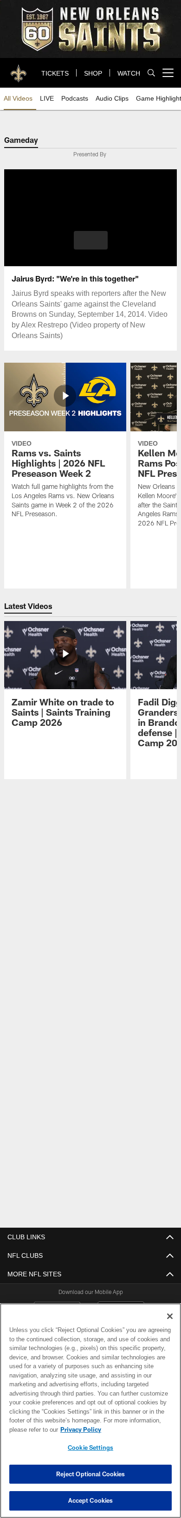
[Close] (170, 1316)
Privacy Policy (78, 1429)
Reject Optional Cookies (90, 1474)
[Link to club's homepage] (18, 69)
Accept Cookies (90, 1500)
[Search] (151, 73)
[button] (90, 240)
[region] (90, 1410)
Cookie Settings (90, 1447)
